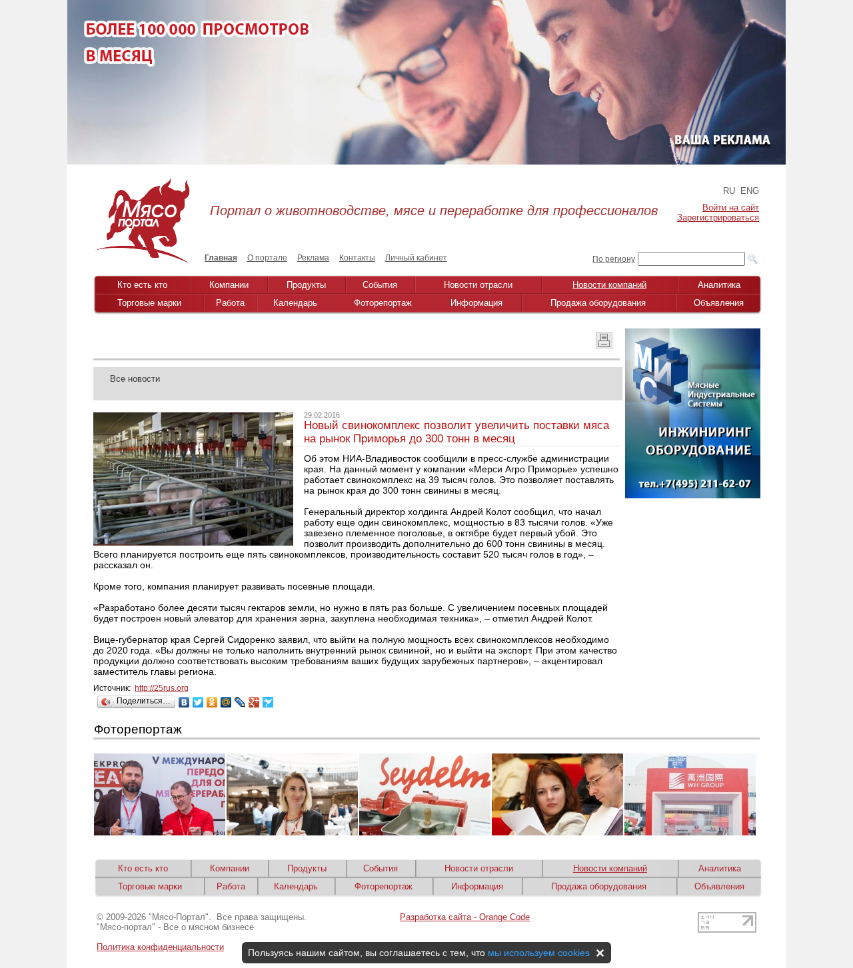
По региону (613, 259)
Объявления (719, 303)
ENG (749, 191)
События (380, 285)
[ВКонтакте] (184, 702)
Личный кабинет (416, 257)
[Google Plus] (254, 702)
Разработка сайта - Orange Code (465, 917)
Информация (476, 303)
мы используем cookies (539, 952)
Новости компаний (609, 285)
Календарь (295, 303)
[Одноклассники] (212, 702)
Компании (229, 285)
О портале (267, 257)
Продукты (306, 285)
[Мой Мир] (226, 702)
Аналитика (719, 285)
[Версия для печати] (604, 345)
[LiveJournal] (240, 702)
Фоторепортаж (383, 303)
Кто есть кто (142, 285)
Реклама (313, 257)
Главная (221, 257)
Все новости (135, 379)
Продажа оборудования (598, 303)
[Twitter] (198, 702)
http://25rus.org (162, 688)
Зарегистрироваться (718, 218)
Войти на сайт (730, 208)
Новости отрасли (478, 285)
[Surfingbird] (268, 702)
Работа (230, 303)
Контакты (357, 257)
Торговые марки (149, 303)
